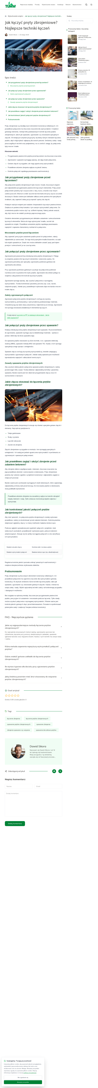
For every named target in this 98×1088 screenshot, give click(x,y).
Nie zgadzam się (23, 1077)
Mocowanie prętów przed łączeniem (22, 86)
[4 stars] (15, 695)
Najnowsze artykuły (26, 4)
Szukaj (69, 16)
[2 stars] (9, 695)
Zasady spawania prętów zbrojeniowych (24, 102)
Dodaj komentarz (15, 823)
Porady (37, 4)
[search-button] (86, 5)
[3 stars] (12, 695)
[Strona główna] (5, 16)
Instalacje (60, 4)
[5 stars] (18, 695)
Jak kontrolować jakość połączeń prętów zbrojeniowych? (29, 115)
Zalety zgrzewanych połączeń (20, 94)
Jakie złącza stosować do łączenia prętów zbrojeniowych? (30, 107)
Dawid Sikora (13, 35)
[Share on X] (60, 771)
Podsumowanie (14, 119)
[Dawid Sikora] (6, 34)
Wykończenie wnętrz (48, 4)
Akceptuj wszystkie (23, 1082)
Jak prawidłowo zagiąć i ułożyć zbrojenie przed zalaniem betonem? (33, 111)
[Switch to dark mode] (91, 4)
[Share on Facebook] (54, 771)
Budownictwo (77, 4)
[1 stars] (6, 695)
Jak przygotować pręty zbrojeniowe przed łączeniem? (28, 82)
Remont (68, 4)
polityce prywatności (30, 1073)
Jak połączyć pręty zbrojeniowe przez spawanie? (26, 99)
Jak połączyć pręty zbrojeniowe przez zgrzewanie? (27, 91)
